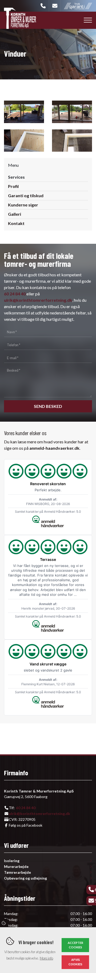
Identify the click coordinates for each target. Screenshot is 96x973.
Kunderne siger (23, 204)
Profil (13, 186)
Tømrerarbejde (17, 872)
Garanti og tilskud (25, 195)
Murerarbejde (16, 866)
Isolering (11, 861)
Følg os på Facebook (25, 825)
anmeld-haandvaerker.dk (54, 448)
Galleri (14, 214)
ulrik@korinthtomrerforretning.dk (38, 300)
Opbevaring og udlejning (25, 878)
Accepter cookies (75, 945)
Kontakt (16, 223)
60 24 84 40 (15, 293)
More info (46, 958)
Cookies (4, 923)
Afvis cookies (75, 962)
